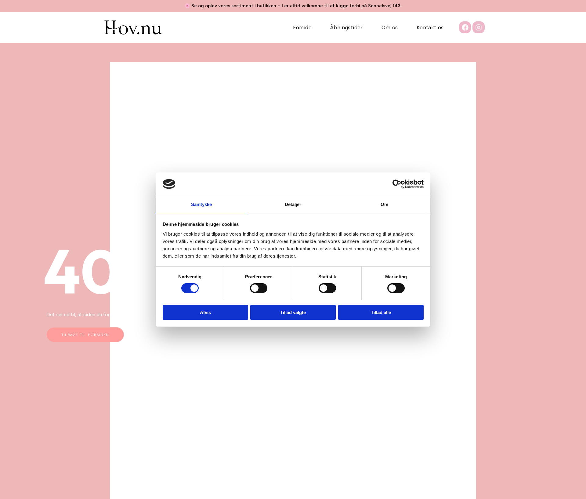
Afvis (205, 312)
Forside (302, 27)
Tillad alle (381, 312)
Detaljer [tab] (293, 204)
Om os (390, 27)
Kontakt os (430, 27)
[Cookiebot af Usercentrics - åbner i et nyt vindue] (397, 184)
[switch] (258, 288)
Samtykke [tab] (201, 204)
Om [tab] (384, 204)
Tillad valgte (293, 312)
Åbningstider (346, 27)
